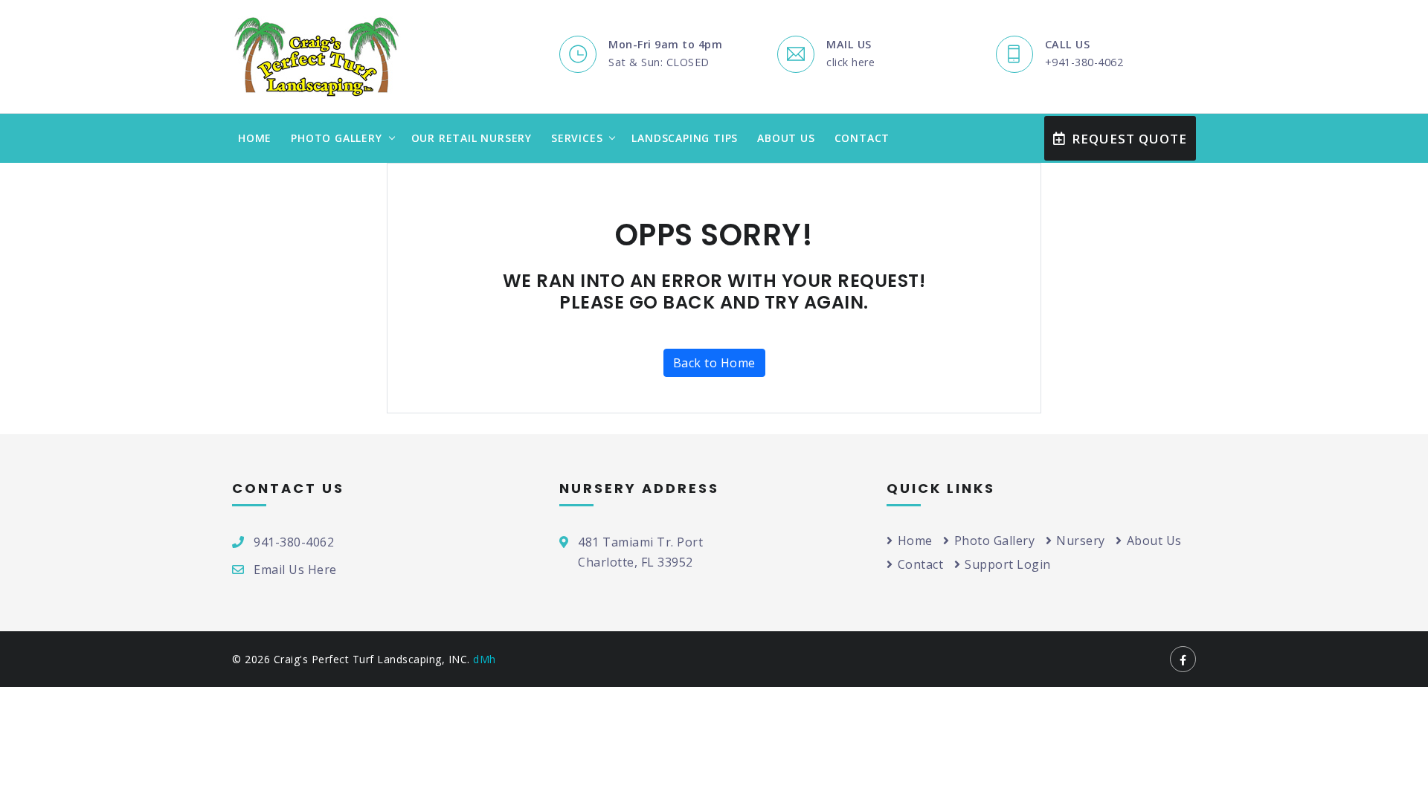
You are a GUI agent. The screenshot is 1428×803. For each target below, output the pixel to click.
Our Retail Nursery (471, 138)
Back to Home (714, 363)
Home (254, 138)
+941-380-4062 (1084, 62)
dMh (484, 659)
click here (850, 62)
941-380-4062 (294, 542)
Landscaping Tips (684, 138)
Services (576, 138)
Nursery (1080, 540)
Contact (862, 138)
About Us (785, 138)
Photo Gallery (336, 138)
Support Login (1008, 564)
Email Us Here (295, 569)
